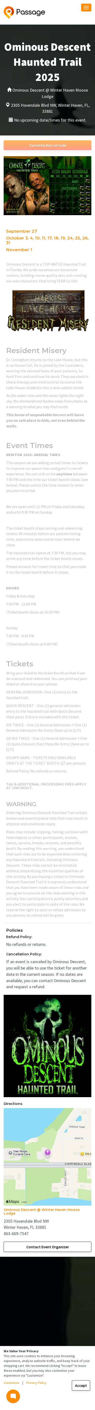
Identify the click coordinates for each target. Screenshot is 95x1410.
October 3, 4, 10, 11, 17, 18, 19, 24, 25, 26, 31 (47, 240)
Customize (11, 1383)
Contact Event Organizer (47, 1246)
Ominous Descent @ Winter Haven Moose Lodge (42, 1212)
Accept (81, 1385)
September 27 (21, 231)
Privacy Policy (36, 1383)
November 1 (19, 249)
